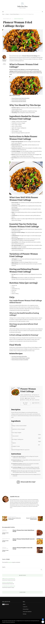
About (24, 604)
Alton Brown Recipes (11, 578)
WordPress (12, 622)
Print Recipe (26, 403)
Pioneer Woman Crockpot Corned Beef (20, 359)
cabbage (11, 71)
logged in (10, 562)
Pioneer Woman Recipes (18, 18)
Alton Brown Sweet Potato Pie (8, 583)
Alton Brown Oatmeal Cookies (8, 587)
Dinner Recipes (4, 578)
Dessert (3, 582)
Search (3, 567)
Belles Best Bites (22, 6)
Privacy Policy (25, 609)
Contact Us (25, 606)
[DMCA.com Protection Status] (5, 604)
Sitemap (24, 613)
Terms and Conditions (27, 611)
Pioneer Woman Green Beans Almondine (20, 98)
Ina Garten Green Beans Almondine (19, 356)
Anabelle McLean (4, 60)
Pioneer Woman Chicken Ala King (19, 99)
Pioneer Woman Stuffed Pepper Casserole (21, 358)
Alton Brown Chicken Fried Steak (8, 580)
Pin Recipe (36, 402)
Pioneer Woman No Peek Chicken (19, 101)
